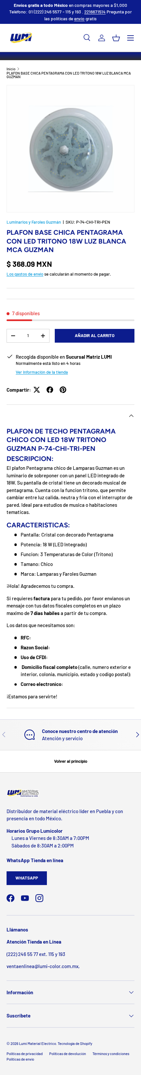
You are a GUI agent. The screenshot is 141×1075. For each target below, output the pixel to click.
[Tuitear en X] (36, 389)
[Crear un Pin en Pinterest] (63, 389)
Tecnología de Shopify (75, 1043)
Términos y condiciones (110, 1053)
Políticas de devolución (67, 1053)
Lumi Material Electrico (37, 1043)
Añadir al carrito (94, 335)
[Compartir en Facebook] (49, 389)
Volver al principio (70, 761)
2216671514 (95, 11)
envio (79, 18)
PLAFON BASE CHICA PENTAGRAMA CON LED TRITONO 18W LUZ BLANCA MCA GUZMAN (69, 75)
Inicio (11, 69)
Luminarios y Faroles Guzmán (34, 222)
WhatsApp (26, 877)
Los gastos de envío (25, 274)
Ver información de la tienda (42, 372)
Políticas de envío (20, 1059)
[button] (116, 38)
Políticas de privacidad (25, 1053)
